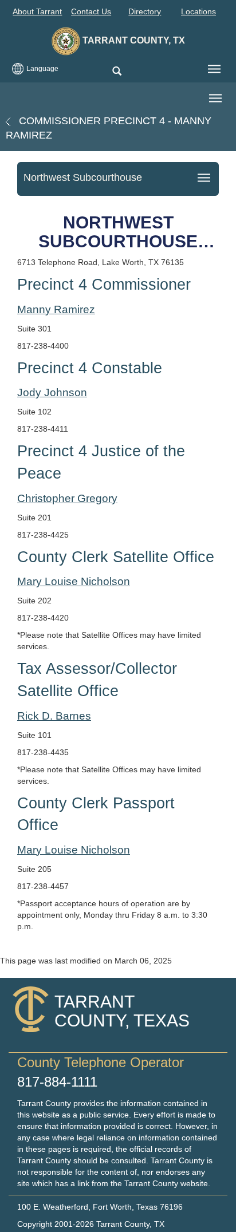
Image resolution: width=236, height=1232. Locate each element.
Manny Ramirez (56, 309)
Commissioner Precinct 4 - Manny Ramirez (108, 128)
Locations (198, 11)
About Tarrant (37, 11)
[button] (116, 72)
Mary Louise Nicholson (73, 581)
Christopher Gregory (67, 498)
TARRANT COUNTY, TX (132, 40)
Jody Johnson (52, 392)
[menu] (214, 69)
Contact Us (91, 11)
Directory (144, 11)
